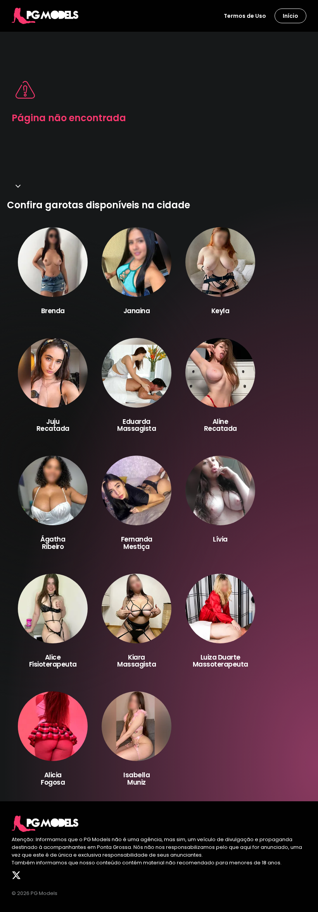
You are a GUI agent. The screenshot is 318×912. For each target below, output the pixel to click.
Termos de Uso (245, 16)
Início (290, 16)
